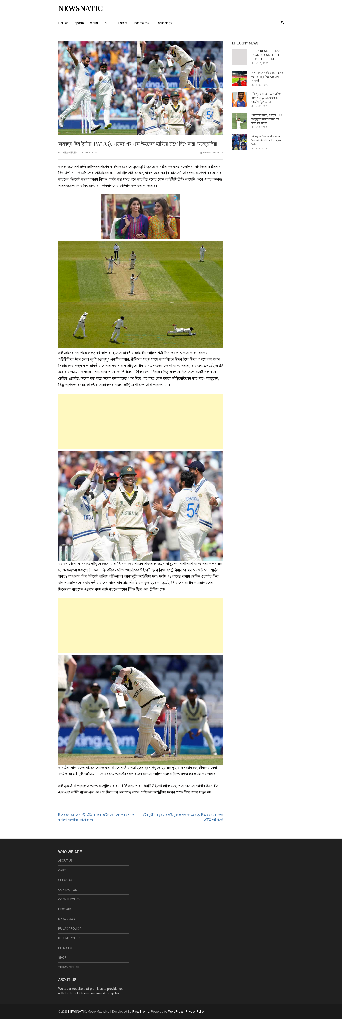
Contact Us (67, 890)
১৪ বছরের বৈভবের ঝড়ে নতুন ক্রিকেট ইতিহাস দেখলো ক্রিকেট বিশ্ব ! (267, 140)
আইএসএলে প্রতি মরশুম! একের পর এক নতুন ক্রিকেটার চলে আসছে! (267, 76)
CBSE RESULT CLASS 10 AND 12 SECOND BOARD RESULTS (266, 55)
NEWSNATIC (80, 8)
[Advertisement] (140, 421)
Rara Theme (140, 1011)
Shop (62, 957)
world (94, 23)
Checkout (66, 880)
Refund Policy (69, 938)
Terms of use (68, 967)
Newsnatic (70, 152)
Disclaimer (66, 909)
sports (79, 23)
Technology (164, 23)
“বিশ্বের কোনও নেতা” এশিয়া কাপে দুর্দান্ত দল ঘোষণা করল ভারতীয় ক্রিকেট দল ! (266, 98)
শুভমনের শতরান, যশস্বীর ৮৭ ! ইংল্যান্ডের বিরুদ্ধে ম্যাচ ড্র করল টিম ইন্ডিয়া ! (266, 119)
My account (67, 919)
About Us (65, 860)
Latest (122, 23)
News (207, 152)
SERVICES (65, 948)
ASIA (108, 23)
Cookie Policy (69, 899)
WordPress (176, 1011)
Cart (62, 870)
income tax (141, 23)
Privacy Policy (69, 928)
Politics (63, 23)
